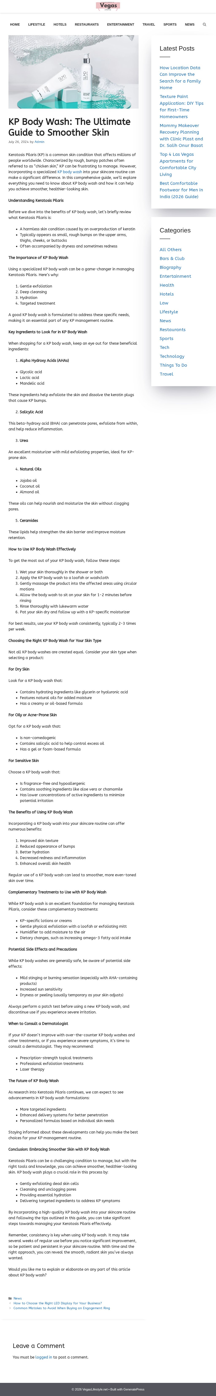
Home (15, 24)
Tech (164, 347)
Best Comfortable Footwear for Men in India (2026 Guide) (181, 190)
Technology (172, 356)
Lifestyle (36, 24)
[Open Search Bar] (204, 24)
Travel (149, 24)
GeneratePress (133, 1389)
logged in (43, 1357)
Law (164, 303)
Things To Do (173, 365)
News (189, 24)
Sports (170, 24)
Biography (170, 267)
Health (167, 285)
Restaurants (87, 24)
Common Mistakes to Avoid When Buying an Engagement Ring (62, 1308)
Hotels (60, 24)
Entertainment (120, 24)
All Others (171, 249)
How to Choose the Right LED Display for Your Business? (58, 1303)
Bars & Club (172, 258)
